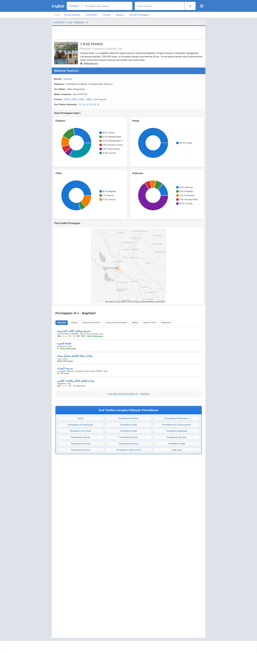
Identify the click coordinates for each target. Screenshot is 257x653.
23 (84, 104)
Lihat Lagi (176, 450)
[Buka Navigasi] (201, 6)
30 (94, 104)
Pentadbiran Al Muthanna (177, 418)
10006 (89, 99)
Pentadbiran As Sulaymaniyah (176, 424)
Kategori (120, 15)
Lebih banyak (99, 99)
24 (87, 104)
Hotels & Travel (149, 323)
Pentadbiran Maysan (128, 443)
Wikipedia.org (91, 63)
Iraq (70, 22)
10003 (74, 99)
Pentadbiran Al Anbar (128, 418)
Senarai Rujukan (72, 15)
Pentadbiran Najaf (176, 443)
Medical (135, 323)
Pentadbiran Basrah (80, 437)
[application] (76, 142)
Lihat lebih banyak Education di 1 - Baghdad (128, 394)
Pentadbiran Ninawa (80, 450)
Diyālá (80, 418)
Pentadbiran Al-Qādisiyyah (80, 424)
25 (91, 104)
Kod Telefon (91, 15)
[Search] (190, 6)
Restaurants (166, 323)
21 (80, 104)
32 (98, 104)
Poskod (106, 15)
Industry (74, 323)
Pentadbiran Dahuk (128, 437)
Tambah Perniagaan (139, 15)
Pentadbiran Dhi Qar (176, 437)
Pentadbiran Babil (128, 431)
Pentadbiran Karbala (80, 443)
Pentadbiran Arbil (128, 424)
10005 (81, 99)
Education (61, 323)
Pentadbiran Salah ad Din (128, 450)
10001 (67, 99)
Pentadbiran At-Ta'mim (80, 431)
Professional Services (91, 323)
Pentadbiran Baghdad (176, 431)
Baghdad (79, 22)
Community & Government (116, 323)
